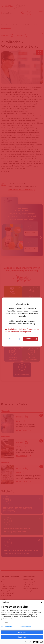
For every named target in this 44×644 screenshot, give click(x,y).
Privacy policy (25, 627)
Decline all (22, 637)
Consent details (7, 627)
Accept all (22, 632)
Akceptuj (28, 339)
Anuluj (10, 339)
